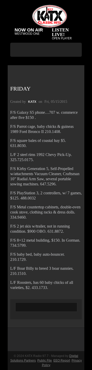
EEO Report (61, 360)
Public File (44, 360)
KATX (32, 102)
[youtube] (50, 63)
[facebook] (40, 63)
